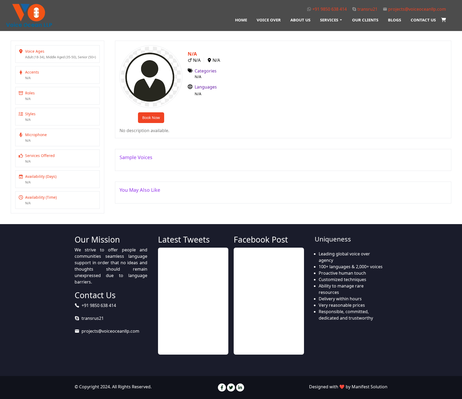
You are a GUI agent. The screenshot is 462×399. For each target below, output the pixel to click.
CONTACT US (423, 19)
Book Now (151, 117)
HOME (241, 19)
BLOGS (394, 19)
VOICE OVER (269, 19)
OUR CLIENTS (365, 19)
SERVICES (329, 19)
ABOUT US (300, 19)
